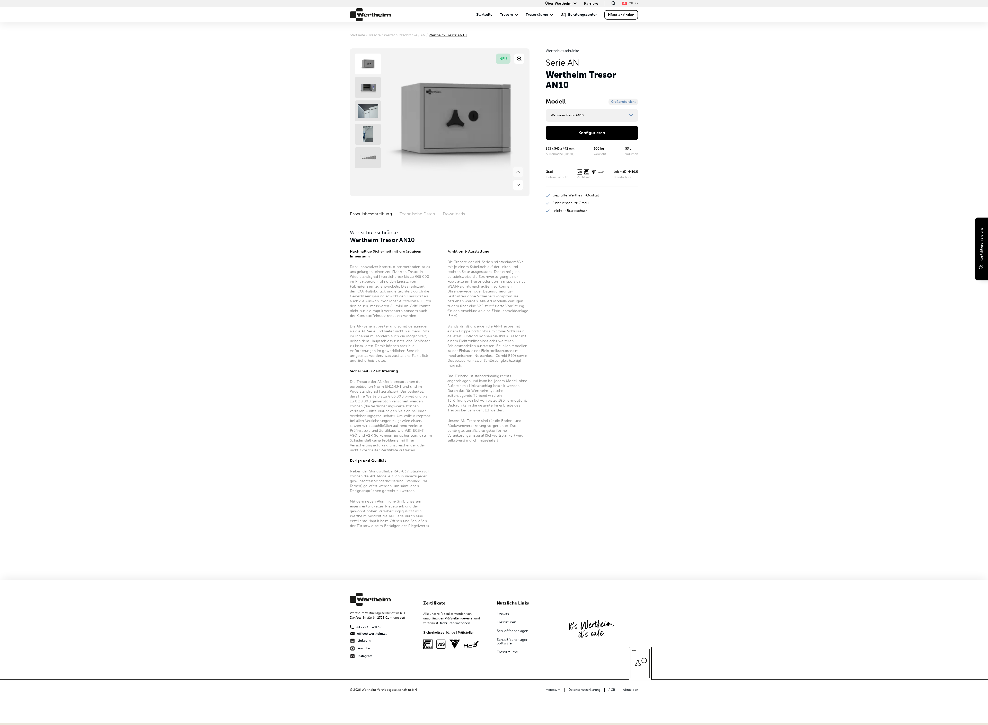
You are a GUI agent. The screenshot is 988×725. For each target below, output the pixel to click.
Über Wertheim (558, 3)
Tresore (506, 14)
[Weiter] (518, 185)
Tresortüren (506, 622)
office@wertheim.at (371, 633)
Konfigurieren (591, 133)
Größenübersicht (623, 101)
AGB (611, 690)
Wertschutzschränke (400, 35)
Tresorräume (537, 14)
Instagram (365, 656)
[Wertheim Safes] (370, 14)
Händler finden (621, 15)
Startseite (484, 14)
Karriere (591, 3)
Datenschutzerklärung (585, 690)
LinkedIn (364, 640)
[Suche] (613, 3)
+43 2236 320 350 (370, 627)
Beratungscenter (582, 14)
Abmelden (630, 690)
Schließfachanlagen (512, 631)
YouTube (364, 648)
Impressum (552, 690)
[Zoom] (519, 59)
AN (423, 35)
